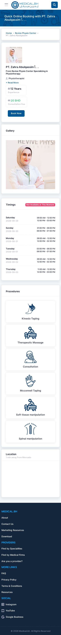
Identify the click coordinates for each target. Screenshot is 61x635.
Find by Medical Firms (13, 555)
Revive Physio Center (25, 33)
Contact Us (7, 524)
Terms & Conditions (11, 586)
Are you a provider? (11, 561)
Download (6, 536)
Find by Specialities (11, 548)
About (4, 517)
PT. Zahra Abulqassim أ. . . (22, 67)
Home (9, 33)
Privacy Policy (8, 579)
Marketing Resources (12, 530)
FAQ (3, 573)
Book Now (16, 113)
